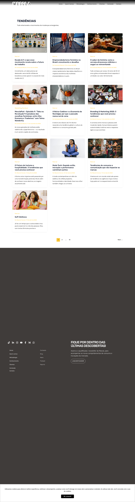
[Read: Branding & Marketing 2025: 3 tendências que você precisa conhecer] (105, 94)
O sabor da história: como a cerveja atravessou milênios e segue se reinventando (103, 62)
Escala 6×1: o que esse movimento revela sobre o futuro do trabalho (29, 62)
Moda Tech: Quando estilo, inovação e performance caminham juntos (64, 167)
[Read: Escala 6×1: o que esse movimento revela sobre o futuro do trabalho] (29, 43)
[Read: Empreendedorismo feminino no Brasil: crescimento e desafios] (67, 43)
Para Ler (17, 56)
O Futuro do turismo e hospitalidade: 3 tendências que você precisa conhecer (29, 167)
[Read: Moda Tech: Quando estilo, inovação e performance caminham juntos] (67, 148)
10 (69, 240)
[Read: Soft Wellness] (29, 200)
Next (120, 240)
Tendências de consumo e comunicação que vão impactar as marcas (105, 167)
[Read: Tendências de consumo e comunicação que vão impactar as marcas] (105, 148)
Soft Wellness (21, 217)
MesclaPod (18, 108)
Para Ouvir (25, 108)
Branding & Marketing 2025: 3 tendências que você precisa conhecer (103, 113)
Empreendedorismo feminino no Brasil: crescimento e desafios (67, 61)
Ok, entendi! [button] (67, 496)
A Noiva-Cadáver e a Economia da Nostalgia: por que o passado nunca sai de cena (67, 113)
